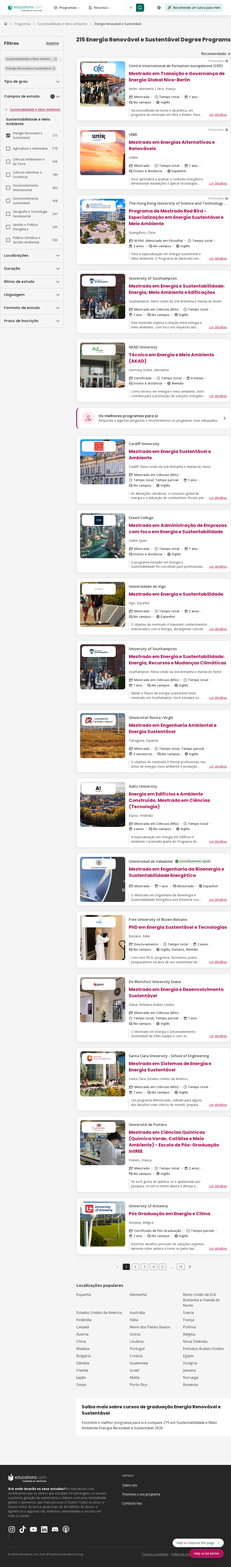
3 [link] (144, 1267)
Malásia (82, 1348)
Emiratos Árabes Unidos (203, 1348)
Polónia (189, 1327)
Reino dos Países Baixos (150, 1327)
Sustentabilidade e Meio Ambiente (35, 109)
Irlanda (82, 1370)
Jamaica (189, 1370)
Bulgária (83, 1355)
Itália (134, 1319)
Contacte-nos (132, 1503)
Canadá (82, 1327)
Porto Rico (138, 1384)
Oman (81, 1384)
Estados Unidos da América (99, 1312)
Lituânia (136, 1341)
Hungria (190, 1363)
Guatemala (139, 1363)
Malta (134, 1377)
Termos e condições (155, 1554)
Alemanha (138, 1294)
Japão (81, 1377)
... (172, 1266)
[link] (117, 24)
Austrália (137, 1312)
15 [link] (180, 1267)
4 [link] (153, 1267)
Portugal (137, 1348)
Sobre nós (129, 1485)
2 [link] (135, 1267)
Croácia (136, 1355)
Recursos (101, 7)
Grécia (135, 1334)
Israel (134, 1370)
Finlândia (83, 1319)
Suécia (188, 1312)
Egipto (188, 1355)
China (81, 1341)
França (188, 1319)
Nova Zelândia (195, 1341)
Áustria (82, 1334)
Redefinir (52, 43)
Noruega (190, 1377)
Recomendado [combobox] (213, 53)
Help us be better (206, 1553)
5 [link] (162, 1267)
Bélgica (189, 1334)
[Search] (140, 8)
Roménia (190, 1384)
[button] (31, 59)
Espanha (83, 1294)
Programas (68, 7)
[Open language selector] (159, 8)
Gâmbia (82, 1363)
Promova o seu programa (141, 1494)
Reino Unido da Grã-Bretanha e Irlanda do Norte (201, 1300)
